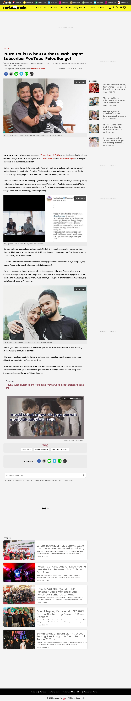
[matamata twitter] (117, 8)
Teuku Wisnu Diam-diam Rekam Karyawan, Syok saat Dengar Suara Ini (45, 386)
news (38, 8)
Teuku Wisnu (47, 158)
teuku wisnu (26, 449)
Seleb (46, 8)
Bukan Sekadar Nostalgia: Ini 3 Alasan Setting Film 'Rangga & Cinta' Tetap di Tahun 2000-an (61, 636)
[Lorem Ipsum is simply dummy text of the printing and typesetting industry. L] (19, 558)
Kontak (43, 692)
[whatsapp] (26, 74)
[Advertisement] (65, 670)
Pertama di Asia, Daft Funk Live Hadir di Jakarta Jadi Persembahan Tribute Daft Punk (61, 569)
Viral (93, 8)
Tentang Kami (54, 692)
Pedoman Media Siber (72, 692)
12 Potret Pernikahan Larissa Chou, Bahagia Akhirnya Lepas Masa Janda (113, 140)
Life (61, 8)
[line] (16, 74)
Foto (86, 8)
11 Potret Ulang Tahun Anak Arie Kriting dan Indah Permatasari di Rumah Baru (113, 127)
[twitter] (11, 74)
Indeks (101, 8)
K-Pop (54, 8)
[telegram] (21, 74)
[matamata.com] (14, 9)
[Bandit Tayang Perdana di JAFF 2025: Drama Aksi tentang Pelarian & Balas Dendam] (19, 625)
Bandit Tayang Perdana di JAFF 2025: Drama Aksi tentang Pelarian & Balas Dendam (61, 614)
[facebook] (6, 74)
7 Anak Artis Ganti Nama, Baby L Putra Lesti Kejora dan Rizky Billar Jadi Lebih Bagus (114, 86)
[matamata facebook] (114, 8)
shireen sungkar (41, 449)
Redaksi (34, 692)
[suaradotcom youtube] (121, 8)
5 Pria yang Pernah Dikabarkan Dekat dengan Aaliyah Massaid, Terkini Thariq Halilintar (114, 113)
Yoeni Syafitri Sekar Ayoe (13, 69)
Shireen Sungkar (67, 158)
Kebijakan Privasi (91, 692)
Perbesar (81, 82)
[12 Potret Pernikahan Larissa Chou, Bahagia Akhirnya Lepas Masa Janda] (94, 145)
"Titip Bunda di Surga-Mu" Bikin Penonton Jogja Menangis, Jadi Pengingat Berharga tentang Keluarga (57, 592)
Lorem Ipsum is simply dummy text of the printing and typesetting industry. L (61, 547)
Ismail (27, 69)
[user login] (110, 9)
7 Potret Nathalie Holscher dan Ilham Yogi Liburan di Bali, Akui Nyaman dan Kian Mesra (114, 100)
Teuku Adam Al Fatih (50, 155)
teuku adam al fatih (60, 449)
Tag (45, 445)
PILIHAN (93, 81)
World (68, 8)
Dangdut (77, 8)
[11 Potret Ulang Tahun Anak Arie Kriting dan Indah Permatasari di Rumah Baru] (94, 132)
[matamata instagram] (124, 8)
